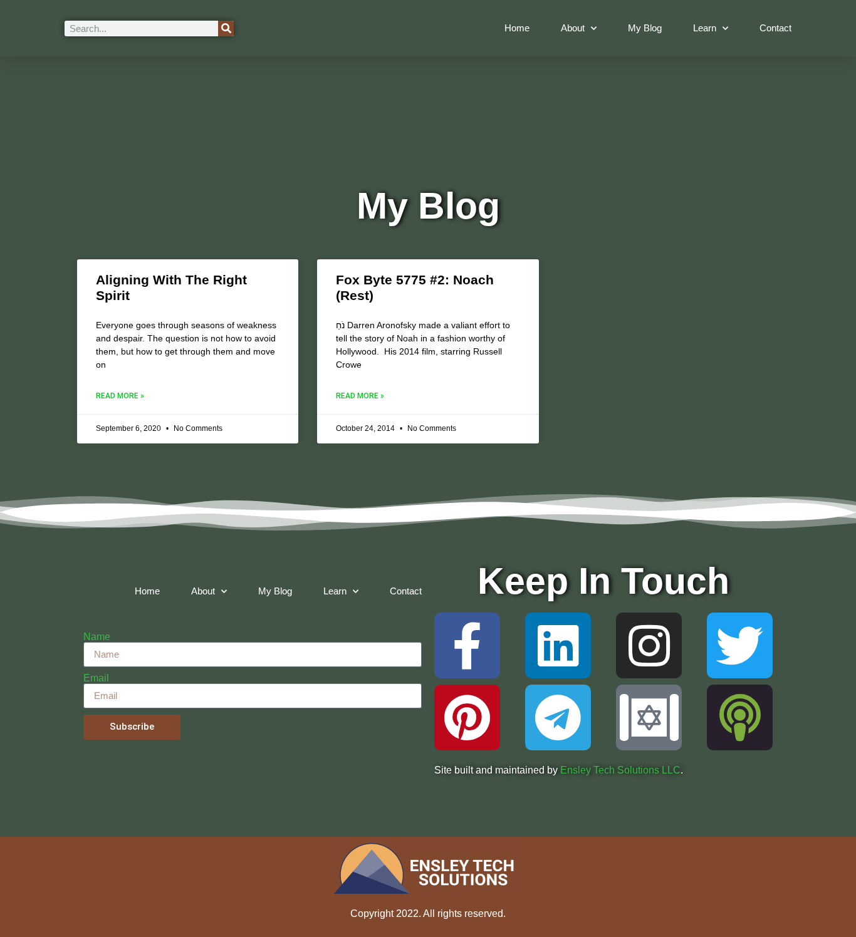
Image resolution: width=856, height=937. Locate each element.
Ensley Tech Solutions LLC (620, 770)
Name (96, 637)
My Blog (645, 28)
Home (517, 28)
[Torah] (649, 717)
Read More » (120, 395)
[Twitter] (740, 645)
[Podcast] (740, 717)
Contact (775, 28)
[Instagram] (649, 645)
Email (96, 678)
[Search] (226, 28)
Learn (704, 28)
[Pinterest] (467, 717)
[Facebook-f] (467, 645)
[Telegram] (558, 717)
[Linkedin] (558, 645)
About (573, 28)
